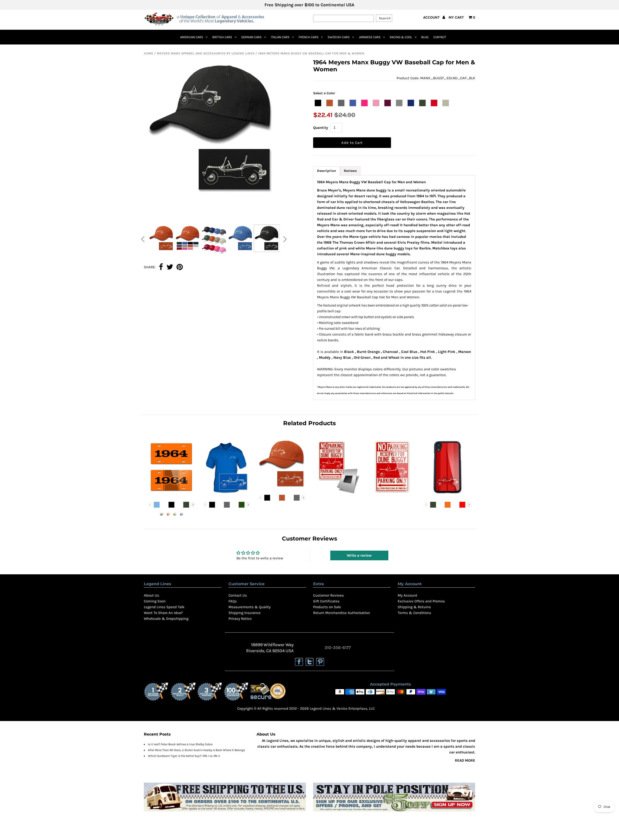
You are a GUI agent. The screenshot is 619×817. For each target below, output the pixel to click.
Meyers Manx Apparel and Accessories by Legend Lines (206, 53)
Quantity (320, 127)
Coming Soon (155, 601)
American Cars (191, 37)
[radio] (318, 103)
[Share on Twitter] (169, 267)
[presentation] (193, 504)
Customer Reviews (328, 595)
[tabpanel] (394, 287)
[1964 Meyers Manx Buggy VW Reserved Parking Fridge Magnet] (337, 495)
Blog (424, 37)
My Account (407, 595)
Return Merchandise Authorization (341, 613)
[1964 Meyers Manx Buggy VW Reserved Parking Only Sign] (392, 495)
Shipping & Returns (414, 607)
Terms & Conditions (414, 613)
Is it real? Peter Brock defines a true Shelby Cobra (180, 744)
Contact (439, 37)
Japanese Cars (370, 37)
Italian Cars (280, 37)
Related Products (309, 423)
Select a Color (324, 93)
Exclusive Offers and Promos (421, 601)
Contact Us (237, 595)
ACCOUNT (432, 17)
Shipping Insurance (244, 613)
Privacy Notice (240, 618)
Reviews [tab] (350, 171)
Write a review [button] (359, 555)
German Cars (251, 37)
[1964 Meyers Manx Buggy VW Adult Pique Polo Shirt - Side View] (226, 495)
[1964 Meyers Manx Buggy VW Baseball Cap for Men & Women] (282, 488)
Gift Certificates (326, 601)
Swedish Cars (339, 37)
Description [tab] (326, 171)
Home (148, 53)
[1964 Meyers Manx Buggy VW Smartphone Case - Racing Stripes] (447, 495)
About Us (151, 595)
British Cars (222, 37)
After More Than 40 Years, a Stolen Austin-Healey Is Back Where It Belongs (196, 750)
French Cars (308, 37)
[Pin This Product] (180, 267)
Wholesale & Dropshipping (166, 618)
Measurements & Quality (249, 607)
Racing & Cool (401, 37)
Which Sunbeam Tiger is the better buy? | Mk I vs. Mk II (184, 756)
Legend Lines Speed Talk (164, 607)
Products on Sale (327, 607)
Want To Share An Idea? (163, 613)
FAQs (232, 601)
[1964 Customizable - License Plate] (171, 495)
